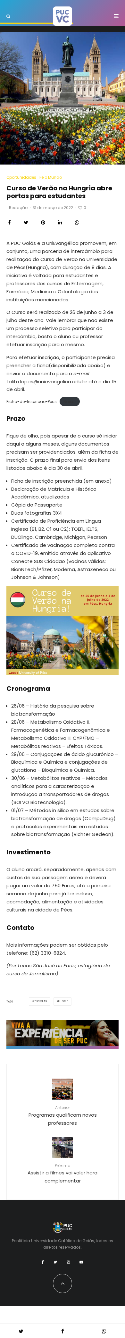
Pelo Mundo (50, 177)
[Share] (9, 222)
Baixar (69, 401)
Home (64, 1001)
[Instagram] (68, 1262)
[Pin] (43, 222)
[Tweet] (26, 222)
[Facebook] (43, 1262)
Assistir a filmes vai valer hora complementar (62, 1173)
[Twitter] (55, 1262)
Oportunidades (21, 177)
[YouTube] (81, 1262)
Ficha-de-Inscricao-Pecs (31, 401)
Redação (18, 207)
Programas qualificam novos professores (63, 1115)
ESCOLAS (41, 1001)
